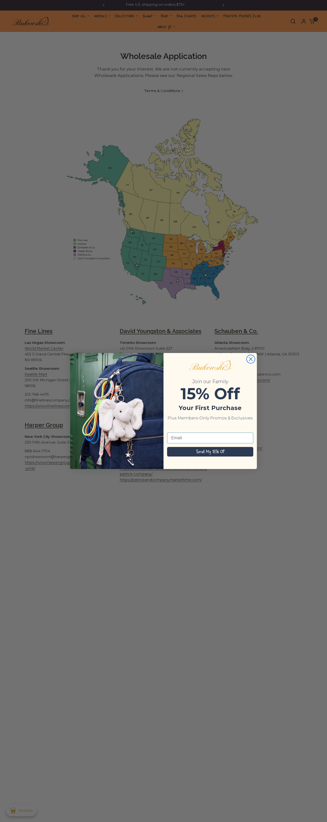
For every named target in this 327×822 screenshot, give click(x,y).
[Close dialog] (251, 359)
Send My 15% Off (210, 452)
